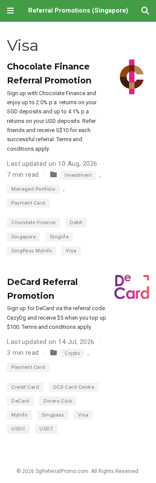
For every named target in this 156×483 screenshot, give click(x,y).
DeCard (20, 401)
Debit (76, 222)
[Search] (145, 11)
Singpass (53, 415)
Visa (71, 251)
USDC (18, 429)
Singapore (23, 237)
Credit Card (25, 387)
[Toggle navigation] (10, 11)
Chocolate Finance (33, 222)
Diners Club (57, 401)
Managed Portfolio (33, 189)
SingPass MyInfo (31, 251)
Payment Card (28, 203)
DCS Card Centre (73, 387)
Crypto (72, 353)
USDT (46, 429)
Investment (78, 175)
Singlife (59, 237)
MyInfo (19, 415)
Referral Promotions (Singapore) (78, 10)
